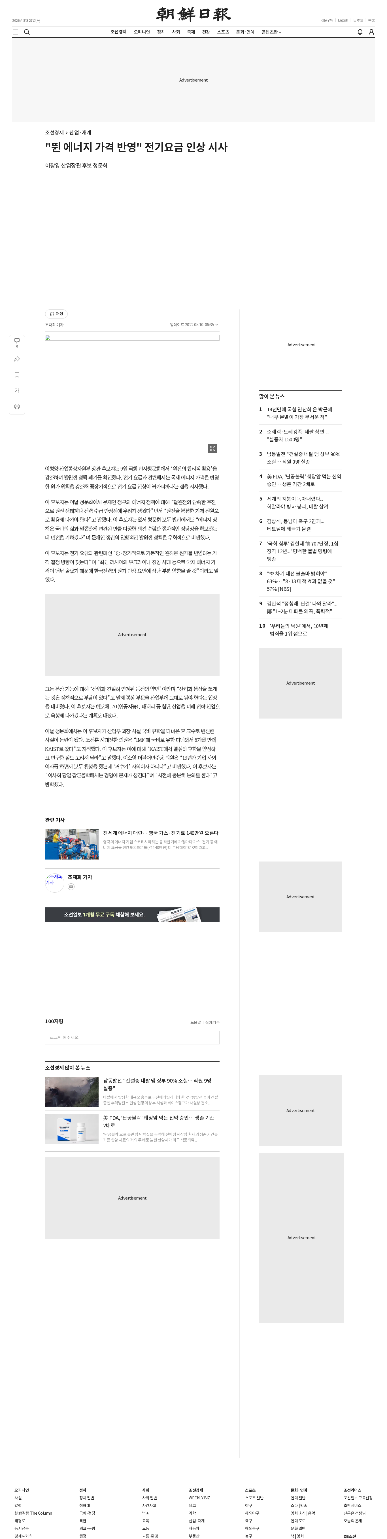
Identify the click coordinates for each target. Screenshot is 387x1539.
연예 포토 (298, 1520)
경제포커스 (23, 1536)
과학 (192, 1513)
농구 (248, 1536)
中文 (371, 20)
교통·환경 (150, 1536)
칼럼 (18, 1505)
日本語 (358, 20)
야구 (248, 1505)
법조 (145, 1513)
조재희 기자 (54, 325)
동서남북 (21, 1528)
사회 (145, 1490)
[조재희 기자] (54, 883)
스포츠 (250, 1490)
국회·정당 (87, 1513)
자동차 (194, 1528)
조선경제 (54, 132)
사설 (18, 1497)
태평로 (19, 1520)
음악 (311, 1513)
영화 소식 (298, 1513)
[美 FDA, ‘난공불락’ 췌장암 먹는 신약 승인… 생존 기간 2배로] (72, 1129)
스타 (294, 1505)
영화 (300, 1536)
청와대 (84, 1505)
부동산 (194, 1536)
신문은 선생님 (355, 1513)
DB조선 (350, 1536)
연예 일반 (298, 1497)
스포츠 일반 (254, 1497)
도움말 (195, 1022)
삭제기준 (212, 1022)
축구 (248, 1520)
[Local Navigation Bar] (15, 32)
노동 (145, 1528)
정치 (82, 1490)
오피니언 (21, 1490)
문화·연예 (299, 1490)
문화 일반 (298, 1528)
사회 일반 (149, 1497)
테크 (192, 1505)
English (343, 20)
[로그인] (371, 32)
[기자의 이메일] (71, 888)
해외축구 (252, 1528)
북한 (82, 1520)
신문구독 (327, 20)
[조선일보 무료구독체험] (132, 914)
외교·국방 (87, 1528)
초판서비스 (353, 1505)
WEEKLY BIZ (199, 1497)
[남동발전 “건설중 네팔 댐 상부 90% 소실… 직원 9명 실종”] (72, 1092)
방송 (303, 1505)
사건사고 (149, 1505)
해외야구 (252, 1513)
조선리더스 (353, 1490)
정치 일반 (86, 1497)
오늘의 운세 (353, 1520)
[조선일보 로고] (193, 13)
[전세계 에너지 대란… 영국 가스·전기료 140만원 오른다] (72, 844)
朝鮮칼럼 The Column (33, 1513)
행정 (82, 1536)
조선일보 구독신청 (358, 1497)
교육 (145, 1520)
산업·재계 (80, 132)
